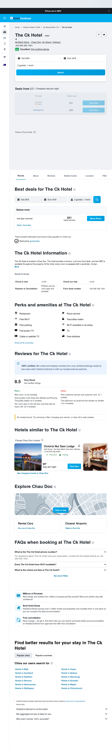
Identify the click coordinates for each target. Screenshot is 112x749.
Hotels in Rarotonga (70, 676)
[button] (109, 11)
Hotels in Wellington (24, 688)
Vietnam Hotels (28, 27)
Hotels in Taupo (68, 669)
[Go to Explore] (4, 49)
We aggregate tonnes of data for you (33, 714)
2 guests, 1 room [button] (25, 65)
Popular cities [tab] (23, 655)
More (17, 266)
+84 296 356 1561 (24, 45)
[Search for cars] (4, 38)
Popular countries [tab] (44, 655)
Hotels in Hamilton (23, 676)
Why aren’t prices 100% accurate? (32, 718)
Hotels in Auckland (24, 673)
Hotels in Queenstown (25, 684)
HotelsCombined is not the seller (32, 709)
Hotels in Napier (68, 684)
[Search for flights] (4, 26)
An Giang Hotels (49, 27)
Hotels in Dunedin (69, 680)
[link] (33, 473)
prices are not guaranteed (75, 701)
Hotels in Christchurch (71, 688)
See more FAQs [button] (61, 575)
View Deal (74, 466)
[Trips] (4, 57)
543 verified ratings (40, 49)
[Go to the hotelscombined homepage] (20, 18)
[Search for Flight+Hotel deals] (4, 43)
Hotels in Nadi (21, 669)
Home (17, 27)
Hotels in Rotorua (23, 680)
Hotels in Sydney (69, 673)
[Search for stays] (4, 32)
